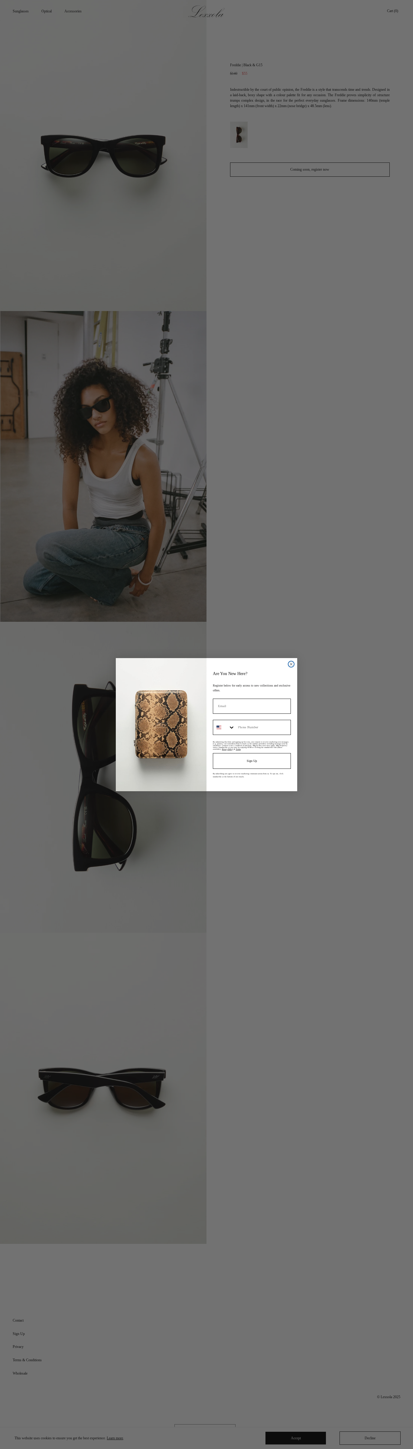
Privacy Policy (227, 749)
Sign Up (252, 760)
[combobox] (224, 727)
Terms (238, 749)
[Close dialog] (291, 664)
